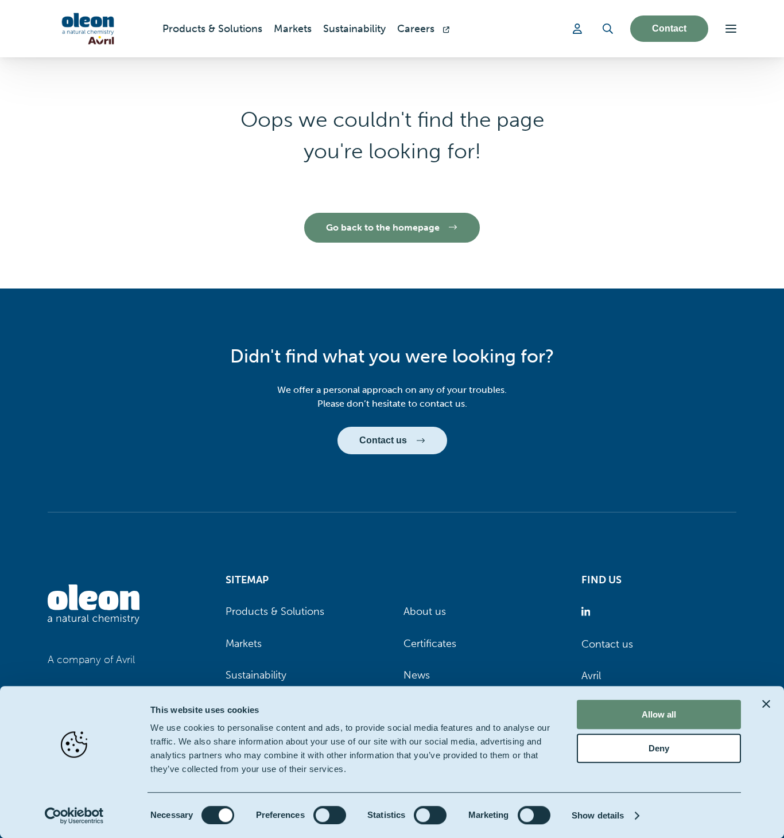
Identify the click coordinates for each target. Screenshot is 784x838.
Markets (244, 643)
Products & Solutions (275, 611)
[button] (730, 29)
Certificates (429, 643)
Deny (659, 748)
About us (424, 611)
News (416, 675)
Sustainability (256, 675)
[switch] (329, 815)
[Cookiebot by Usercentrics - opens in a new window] (74, 815)
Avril (591, 675)
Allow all (659, 714)
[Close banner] (766, 704)
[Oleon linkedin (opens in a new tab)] (588, 612)
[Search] (608, 29)
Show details (598, 815)
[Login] (579, 29)
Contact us (607, 644)
